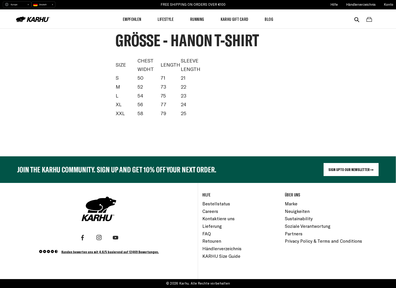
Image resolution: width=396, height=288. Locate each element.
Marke (291, 203)
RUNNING (197, 19)
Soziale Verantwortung (307, 226)
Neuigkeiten (297, 211)
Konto (388, 4)
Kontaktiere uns (218, 218)
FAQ (206, 233)
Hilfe (334, 4)
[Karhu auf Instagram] (99, 237)
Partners (293, 233)
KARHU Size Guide (221, 256)
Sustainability (299, 218)
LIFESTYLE (165, 19)
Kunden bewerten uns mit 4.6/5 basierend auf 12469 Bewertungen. (110, 252)
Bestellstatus (216, 203)
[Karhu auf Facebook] (82, 237)
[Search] (357, 19)
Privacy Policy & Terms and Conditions (323, 241)
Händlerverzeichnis (361, 4)
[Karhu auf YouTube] (115, 237)
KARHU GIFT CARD (234, 19)
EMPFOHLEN (132, 19)
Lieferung (212, 226)
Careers (210, 211)
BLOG (269, 19)
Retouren (211, 241)
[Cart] (369, 19)
